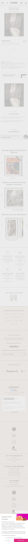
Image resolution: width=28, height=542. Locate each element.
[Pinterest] (15, 347)
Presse (14, 461)
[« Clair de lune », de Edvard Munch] (13, 298)
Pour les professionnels (14, 460)
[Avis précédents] (1, 403)
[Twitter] (17, 347)
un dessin (11, 117)
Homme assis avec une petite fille (12, 240)
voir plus (20, 403)
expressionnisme (16, 118)
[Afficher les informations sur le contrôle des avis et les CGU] (22, 392)
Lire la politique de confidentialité (8, 535)
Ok (25, 354)
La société (14, 458)
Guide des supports (14, 468)
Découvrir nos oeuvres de (10, 136)
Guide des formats (14, 470)
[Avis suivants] (27, 403)
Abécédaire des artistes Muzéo (14, 310)
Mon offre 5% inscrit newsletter (14, 486)
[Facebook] (10, 347)
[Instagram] (13, 347)
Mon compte (14, 485)
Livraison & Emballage (14, 474)
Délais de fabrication (14, 472)
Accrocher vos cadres (14, 476)
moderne (23, 117)
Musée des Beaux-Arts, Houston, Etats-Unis (11, 121)
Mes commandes (14, 483)
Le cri (12, 178)
